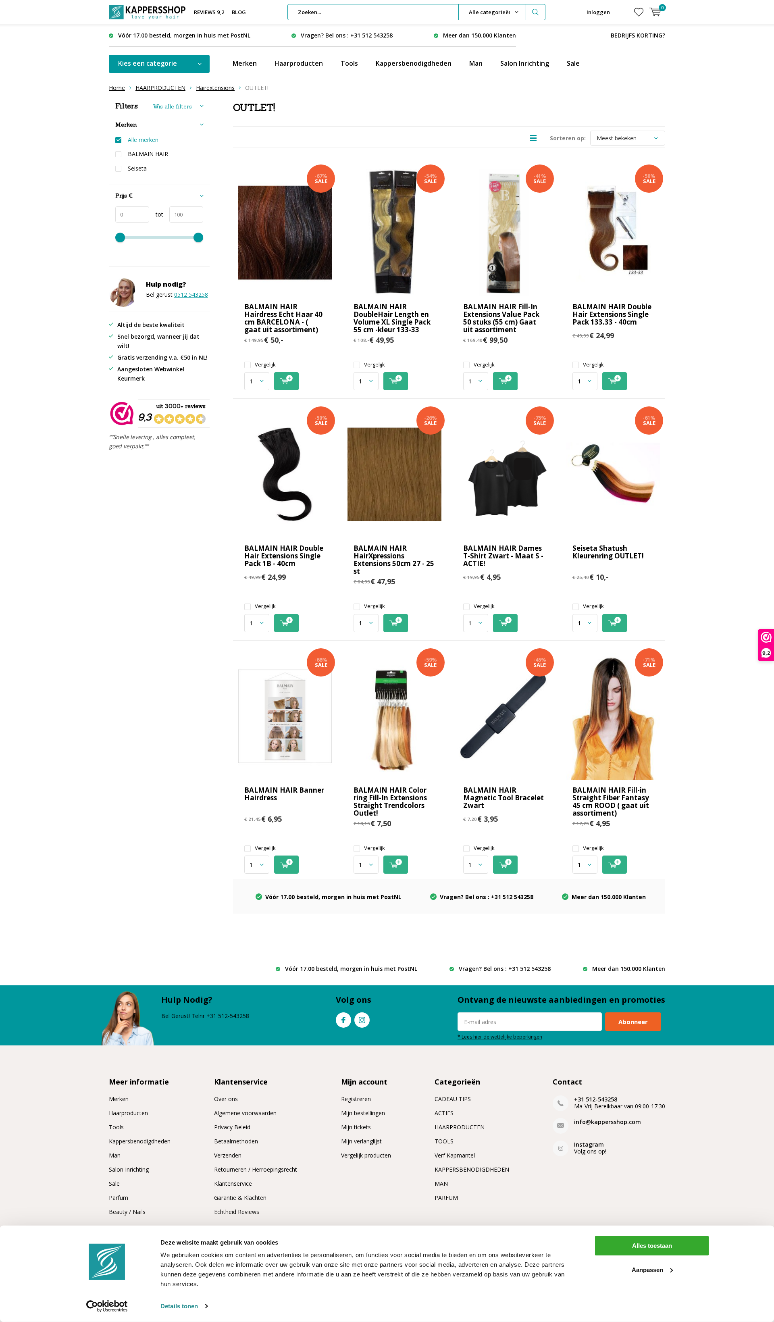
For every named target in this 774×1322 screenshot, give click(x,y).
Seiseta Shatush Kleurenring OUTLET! (608, 551)
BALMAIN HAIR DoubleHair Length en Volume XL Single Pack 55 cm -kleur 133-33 (392, 318)
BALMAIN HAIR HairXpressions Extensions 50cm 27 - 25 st (394, 559)
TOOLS (444, 1141)
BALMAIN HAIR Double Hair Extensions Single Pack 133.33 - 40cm (611, 314)
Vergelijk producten (366, 1155)
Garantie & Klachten (240, 1197)
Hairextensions (215, 88)
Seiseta (137, 168)
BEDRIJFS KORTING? (638, 35)
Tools (349, 63)
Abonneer (633, 1022)
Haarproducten (299, 63)
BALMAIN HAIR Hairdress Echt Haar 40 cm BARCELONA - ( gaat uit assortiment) (283, 318)
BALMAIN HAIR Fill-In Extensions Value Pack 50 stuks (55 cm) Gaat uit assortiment (501, 318)
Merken (245, 63)
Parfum (118, 1197)
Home (117, 88)
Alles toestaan (652, 1245)
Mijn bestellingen (363, 1113)
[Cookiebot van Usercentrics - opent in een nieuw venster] (107, 1306)
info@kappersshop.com (607, 1121)
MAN (441, 1183)
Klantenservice (233, 1183)
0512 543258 (191, 294)
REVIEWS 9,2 (209, 12)
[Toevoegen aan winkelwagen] (286, 381)
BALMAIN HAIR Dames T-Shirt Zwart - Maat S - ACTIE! (503, 555)
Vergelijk (265, 364)
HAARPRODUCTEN (160, 88)
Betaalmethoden (236, 1141)
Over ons (226, 1099)
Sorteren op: (568, 138)
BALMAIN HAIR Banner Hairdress (284, 793)
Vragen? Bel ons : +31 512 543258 (347, 35)
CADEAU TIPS (453, 1099)
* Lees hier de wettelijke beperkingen (500, 1036)
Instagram (362, 1020)
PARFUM (446, 1197)
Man (476, 63)
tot (156, 214)
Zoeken (535, 12)
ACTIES (444, 1113)
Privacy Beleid (232, 1127)
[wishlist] (638, 12)
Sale (573, 63)
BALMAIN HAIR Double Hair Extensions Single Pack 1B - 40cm (283, 555)
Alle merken (143, 140)
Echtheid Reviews (236, 1212)
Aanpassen (647, 1269)
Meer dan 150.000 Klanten (479, 35)
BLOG (239, 12)
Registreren (356, 1099)
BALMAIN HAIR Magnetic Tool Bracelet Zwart (503, 797)
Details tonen (179, 1306)
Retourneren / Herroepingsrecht (255, 1169)
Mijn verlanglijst (361, 1141)
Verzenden (227, 1155)
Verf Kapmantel (455, 1155)
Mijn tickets (356, 1127)
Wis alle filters (172, 106)
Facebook (343, 1020)
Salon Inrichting (524, 63)
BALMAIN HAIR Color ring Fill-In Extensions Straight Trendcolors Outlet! (390, 801)
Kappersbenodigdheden (414, 63)
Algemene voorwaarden (245, 1113)
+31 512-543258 (595, 1099)
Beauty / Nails (127, 1212)
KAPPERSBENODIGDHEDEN (472, 1169)
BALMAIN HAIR (148, 154)
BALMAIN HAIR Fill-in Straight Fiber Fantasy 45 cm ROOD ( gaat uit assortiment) (610, 801)
